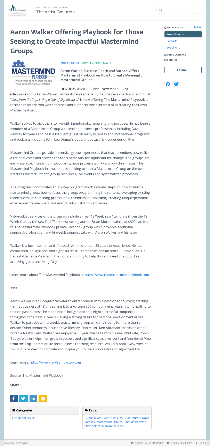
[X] (176, 84)
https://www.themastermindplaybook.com (117, 274)
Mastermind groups (110, 422)
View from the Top (110, 426)
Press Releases (176, 34)
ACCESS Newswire (16, 443)
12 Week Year (93, 418)
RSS (199, 27)
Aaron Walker (113, 418)
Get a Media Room (181, 443)
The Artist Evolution (55, 12)
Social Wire (173, 47)
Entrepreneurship (23, 418)
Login (203, 443)
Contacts (172, 41)
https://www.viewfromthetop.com (55, 362)
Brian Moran (132, 418)
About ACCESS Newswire (149, 443)
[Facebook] (167, 84)
